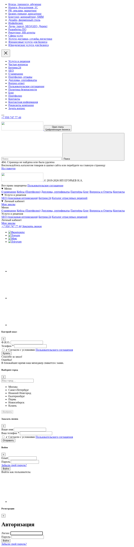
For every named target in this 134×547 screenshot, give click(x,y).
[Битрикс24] (34, 501)
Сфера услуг (15, 35)
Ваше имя (7, 429)
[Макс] (12, 238)
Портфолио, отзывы (20, 76)
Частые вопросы (18, 64)
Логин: (5, 533)
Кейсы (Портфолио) (28, 191)
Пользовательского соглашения (54, 349)
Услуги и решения (19, 61)
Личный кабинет (14, 201)
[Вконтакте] (16, 232)
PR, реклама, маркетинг (22, 10)
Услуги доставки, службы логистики (30, 38)
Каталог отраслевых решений (69, 198)
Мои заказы (8, 204)
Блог (11, 92)
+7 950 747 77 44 (11, 117)
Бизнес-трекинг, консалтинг (25, 13)
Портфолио (15, 95)
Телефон (7, 346)
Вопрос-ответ (16, 83)
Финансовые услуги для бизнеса (27, 41)
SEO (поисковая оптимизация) (19, 198)
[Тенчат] (14, 235)
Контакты (14, 98)
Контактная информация (23, 102)
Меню (8, 188)
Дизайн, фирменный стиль (24, 19)
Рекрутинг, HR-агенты (21, 32)
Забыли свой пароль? (14, 465)
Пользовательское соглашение (26, 86)
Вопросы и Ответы (101, 191)
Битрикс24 (14, 67)
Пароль (5, 461)
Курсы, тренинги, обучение (24, 4)
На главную (8, 168)
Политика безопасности (22, 89)
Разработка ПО (17, 29)
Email (4, 458)
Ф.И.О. (6, 342)
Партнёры (76, 191)
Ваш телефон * (10, 433)
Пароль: (6, 536)
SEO (11, 70)
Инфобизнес (15, 23)
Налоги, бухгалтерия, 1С (23, 7)
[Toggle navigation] (2, 115)
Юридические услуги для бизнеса (28, 45)
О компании (15, 73)
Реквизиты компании (21, 105)
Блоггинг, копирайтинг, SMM (26, 16)
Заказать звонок (32, 226)
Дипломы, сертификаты (22, 80)
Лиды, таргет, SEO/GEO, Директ (27, 26)
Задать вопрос (16, 108)
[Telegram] (15, 241)
